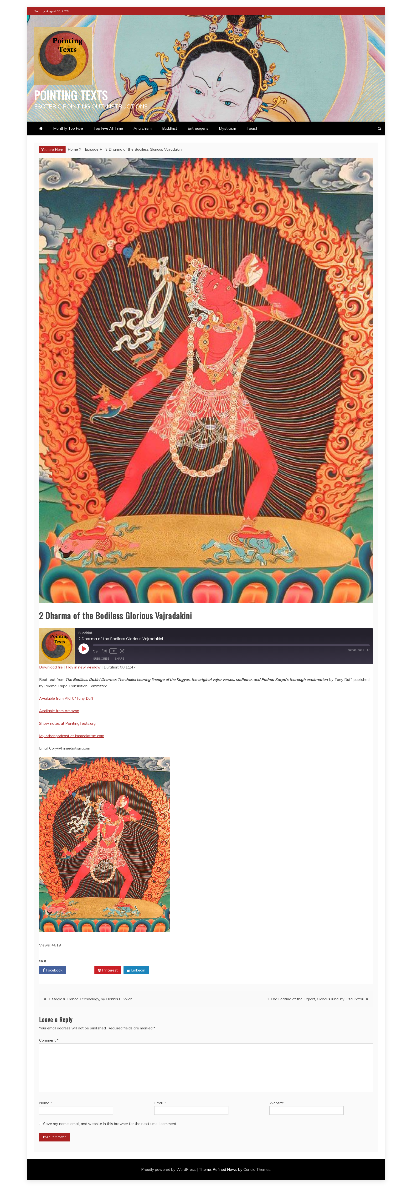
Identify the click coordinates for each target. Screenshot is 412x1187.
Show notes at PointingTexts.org (67, 723)
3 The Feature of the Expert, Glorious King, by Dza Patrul (315, 999)
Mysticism (227, 128)
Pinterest (109, 970)
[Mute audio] (96, 651)
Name (45, 1102)
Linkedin (137, 970)
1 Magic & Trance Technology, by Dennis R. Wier (90, 999)
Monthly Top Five (68, 128)
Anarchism (143, 128)
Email (160, 1102)
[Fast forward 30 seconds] (123, 651)
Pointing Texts (71, 94)
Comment (48, 1040)
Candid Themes (256, 1169)
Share (119, 659)
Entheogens (198, 128)
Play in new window (83, 667)
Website (276, 1102)
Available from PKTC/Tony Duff (66, 698)
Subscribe (101, 659)
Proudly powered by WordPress (169, 1169)
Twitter (82, 970)
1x (113, 651)
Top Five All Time (108, 128)
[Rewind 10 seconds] (104, 651)
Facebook (53, 970)
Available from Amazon (59, 710)
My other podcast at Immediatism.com (71, 735)
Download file (51, 667)
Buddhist (169, 128)
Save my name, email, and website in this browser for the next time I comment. (110, 1123)
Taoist (252, 128)
